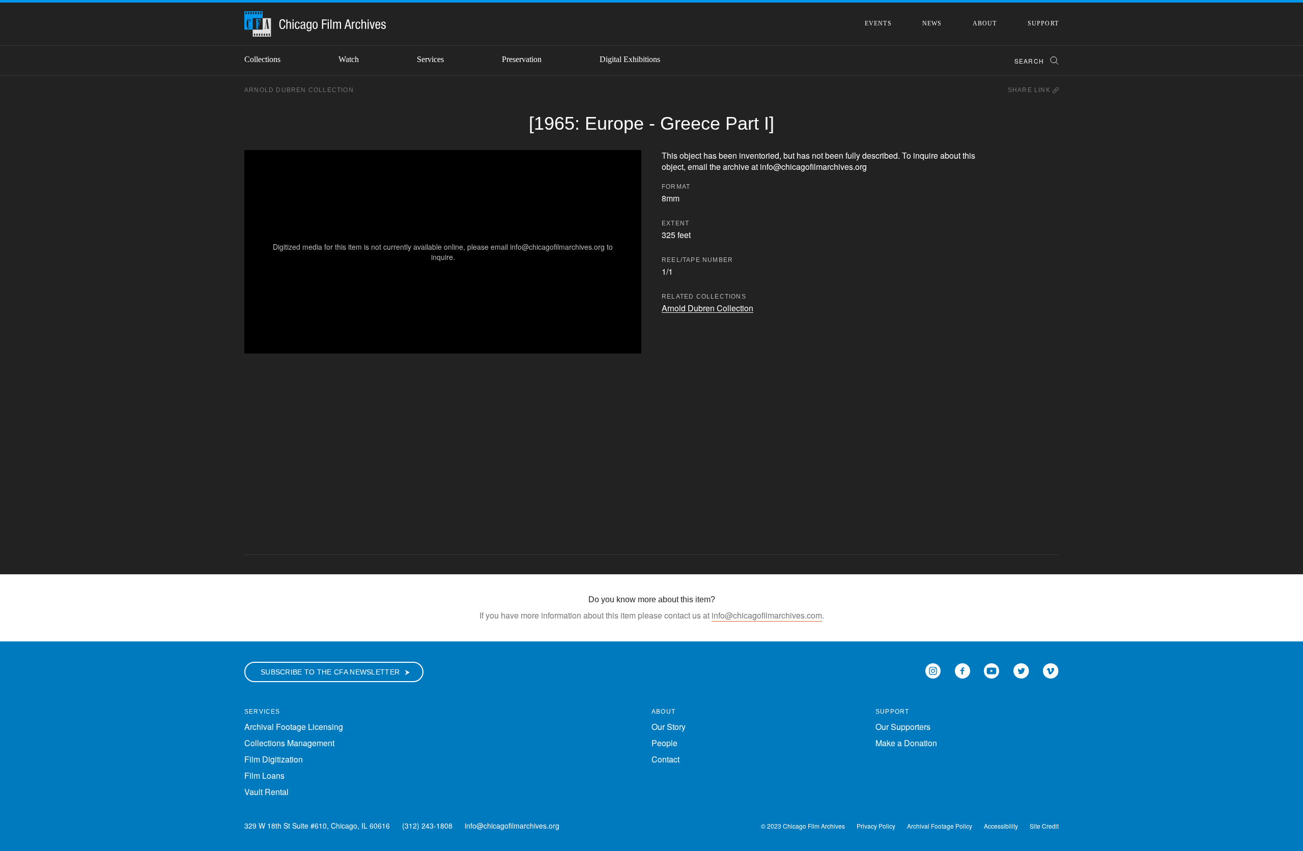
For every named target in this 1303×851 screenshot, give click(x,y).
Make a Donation (906, 743)
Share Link (1030, 90)
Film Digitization (273, 759)
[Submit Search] (1051, 61)
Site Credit (1044, 825)
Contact (665, 759)
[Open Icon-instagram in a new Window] (933, 670)
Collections (262, 59)
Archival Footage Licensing (293, 726)
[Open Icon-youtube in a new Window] (991, 670)
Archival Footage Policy (939, 825)
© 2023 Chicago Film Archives (803, 825)
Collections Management (289, 743)
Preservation (522, 59)
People (664, 743)
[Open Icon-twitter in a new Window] (1021, 670)
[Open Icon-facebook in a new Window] (962, 670)
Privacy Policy (876, 825)
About (985, 23)
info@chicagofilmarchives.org (512, 825)
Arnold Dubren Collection (299, 90)
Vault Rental (266, 792)
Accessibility (1001, 825)
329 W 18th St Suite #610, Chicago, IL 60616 (317, 825)
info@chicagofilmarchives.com (767, 615)
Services (430, 59)
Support (1043, 23)
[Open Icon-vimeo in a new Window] (1051, 670)
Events (878, 23)
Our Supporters (902, 726)
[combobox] (1032, 61)
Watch (348, 59)
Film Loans (264, 775)
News (932, 23)
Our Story (669, 726)
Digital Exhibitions (630, 59)
